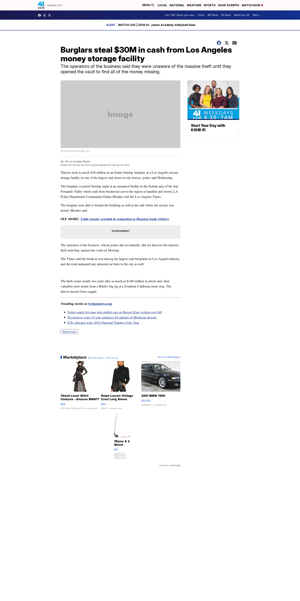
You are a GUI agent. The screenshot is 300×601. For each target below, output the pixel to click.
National (177, 5)
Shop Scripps (228, 5)
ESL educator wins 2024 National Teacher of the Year (103, 322)
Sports (210, 5)
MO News (213, 15)
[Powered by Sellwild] (175, 465)
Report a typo (69, 331)
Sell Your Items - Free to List (103, 358)
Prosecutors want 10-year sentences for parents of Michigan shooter (112, 317)
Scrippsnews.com (100, 303)
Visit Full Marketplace (169, 357)
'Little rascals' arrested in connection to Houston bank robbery (124, 218)
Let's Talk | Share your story (180, 15)
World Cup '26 (241, 15)
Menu (146, 5)
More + (256, 15)
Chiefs (201, 15)
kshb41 (40, 15)
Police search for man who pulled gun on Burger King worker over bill (115, 312)
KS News (226, 15)
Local (162, 5)
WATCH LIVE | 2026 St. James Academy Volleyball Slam (156, 25)
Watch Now (251, 5)
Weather (194, 5)
